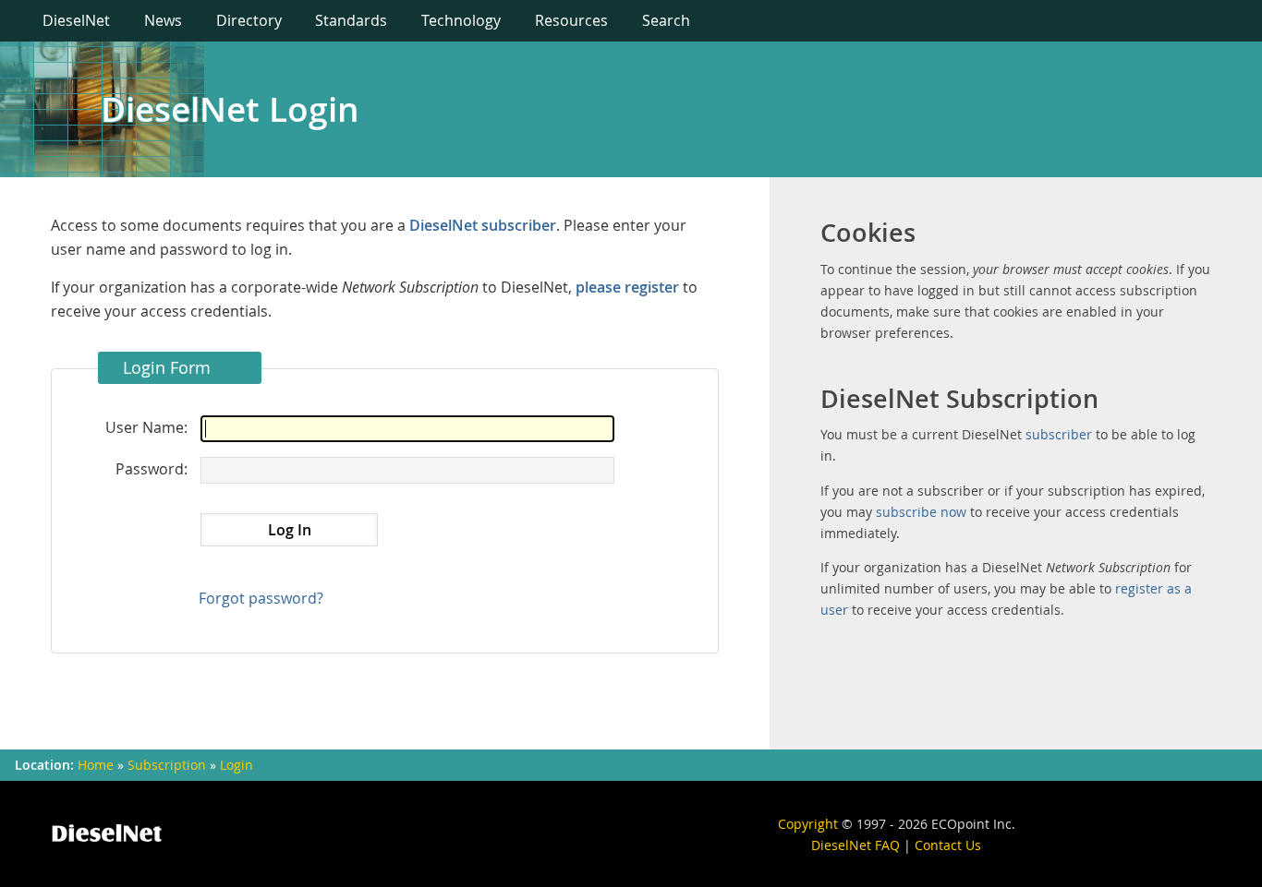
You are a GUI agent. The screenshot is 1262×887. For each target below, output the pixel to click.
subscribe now (921, 512)
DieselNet (76, 20)
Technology (461, 20)
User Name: (146, 427)
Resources (571, 20)
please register (627, 287)
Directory (249, 20)
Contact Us (948, 845)
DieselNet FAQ (855, 845)
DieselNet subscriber (482, 225)
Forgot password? (261, 598)
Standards (351, 20)
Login (236, 765)
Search (666, 20)
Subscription (166, 765)
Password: (151, 469)
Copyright (808, 824)
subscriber (1058, 434)
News (163, 20)
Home (96, 765)
